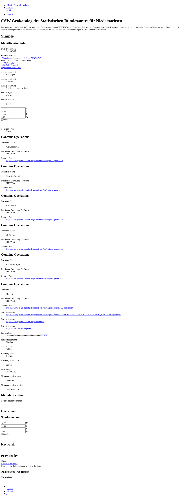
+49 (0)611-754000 (9, 65)
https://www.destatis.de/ (11, 67)
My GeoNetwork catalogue (18, 5)
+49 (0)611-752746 (9, 63)
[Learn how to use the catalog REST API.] (6, 494)
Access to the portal (9, 464)
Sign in (10, 14)
